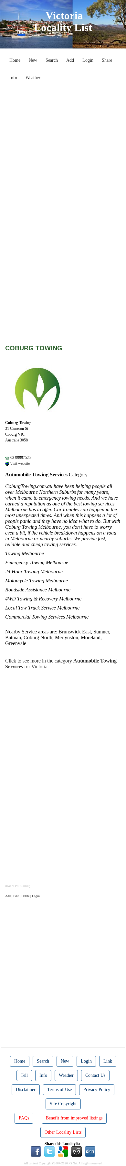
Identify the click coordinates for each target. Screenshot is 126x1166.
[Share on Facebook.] (36, 1151)
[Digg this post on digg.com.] (90, 1151)
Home (14, 60)
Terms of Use (59, 1089)
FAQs (24, 1118)
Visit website (19, 463)
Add (70, 60)
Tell (24, 1075)
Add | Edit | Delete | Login (22, 896)
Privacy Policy (96, 1089)
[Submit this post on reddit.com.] (76, 1151)
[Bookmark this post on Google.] (63, 1151)
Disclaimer (26, 1089)
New (33, 60)
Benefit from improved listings (74, 1118)
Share (107, 60)
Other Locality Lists (63, 1132)
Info (13, 77)
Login (87, 60)
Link (107, 1061)
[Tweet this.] (49, 1151)
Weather (33, 77)
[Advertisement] (63, 146)
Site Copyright (63, 1103)
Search (52, 60)
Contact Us (95, 1075)
